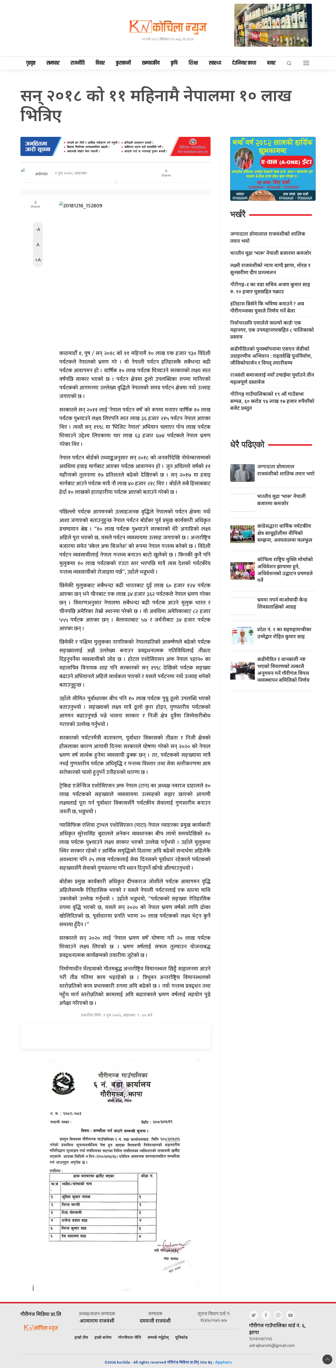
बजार (271, 63)
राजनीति (78, 63)
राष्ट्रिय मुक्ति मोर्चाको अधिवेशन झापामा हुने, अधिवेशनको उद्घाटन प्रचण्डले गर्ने (285, 570)
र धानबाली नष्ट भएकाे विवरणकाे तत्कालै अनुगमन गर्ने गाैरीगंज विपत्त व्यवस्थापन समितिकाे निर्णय (283, 669)
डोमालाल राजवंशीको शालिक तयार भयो (267, 237)
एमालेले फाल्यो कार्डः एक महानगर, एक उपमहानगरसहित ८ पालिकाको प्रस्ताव (272, 329)
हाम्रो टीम (81, 1337)
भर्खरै (237, 214)
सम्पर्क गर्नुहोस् (158, 1337)
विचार (100, 63)
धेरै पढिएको (247, 444)
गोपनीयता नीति (129, 1337)
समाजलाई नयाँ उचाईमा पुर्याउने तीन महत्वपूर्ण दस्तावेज (272, 378)
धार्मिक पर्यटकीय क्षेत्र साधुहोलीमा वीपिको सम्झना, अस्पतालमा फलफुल (284, 533)
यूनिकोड (181, 1337)
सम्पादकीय (151, 63)
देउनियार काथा (244, 63)
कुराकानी (123, 63)
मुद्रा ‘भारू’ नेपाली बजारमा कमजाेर (270, 253)
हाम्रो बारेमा (103, 1337)
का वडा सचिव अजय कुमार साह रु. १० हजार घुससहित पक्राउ (270, 288)
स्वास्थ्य (215, 63)
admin (41, 173)
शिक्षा (193, 63)
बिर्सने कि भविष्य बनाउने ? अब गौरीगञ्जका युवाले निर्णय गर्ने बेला (267, 307)
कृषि (174, 63)
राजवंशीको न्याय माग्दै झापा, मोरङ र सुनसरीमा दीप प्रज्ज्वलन (270, 269)
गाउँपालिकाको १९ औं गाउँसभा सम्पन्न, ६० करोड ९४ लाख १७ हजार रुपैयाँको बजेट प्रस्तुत (272, 401)
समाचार (53, 63)
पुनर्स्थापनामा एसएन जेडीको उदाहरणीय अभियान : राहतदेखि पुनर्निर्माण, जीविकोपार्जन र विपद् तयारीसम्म (271, 355)
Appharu (223, 1362)
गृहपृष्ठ (30, 63)
